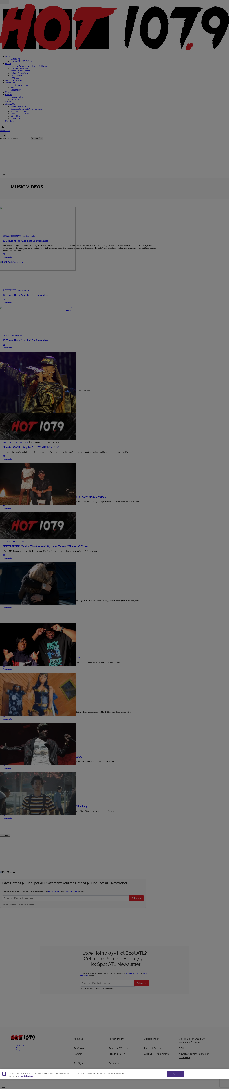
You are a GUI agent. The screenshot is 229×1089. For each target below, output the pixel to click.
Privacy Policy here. (25, 1076)
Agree (175, 1074)
